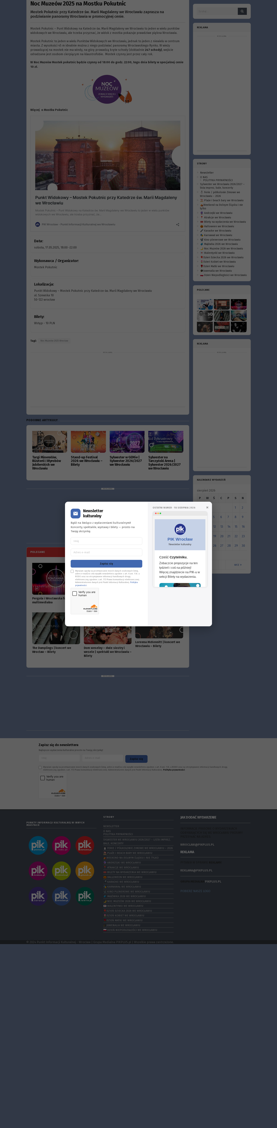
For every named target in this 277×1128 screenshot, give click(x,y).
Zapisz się (106, 563)
